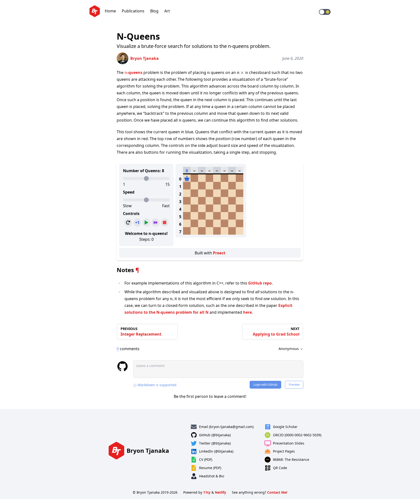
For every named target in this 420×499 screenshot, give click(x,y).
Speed (128, 192)
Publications (133, 11)
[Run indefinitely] (155, 222)
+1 (137, 222)
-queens (133, 72)
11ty (206, 492)
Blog (154, 11)
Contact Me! (277, 492)
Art (167, 11)
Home (110, 11)
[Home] (94, 12)
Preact (219, 253)
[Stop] (165, 222)
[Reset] (128, 222)
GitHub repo (260, 283)
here (247, 312)
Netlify (220, 492)
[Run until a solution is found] (146, 222)
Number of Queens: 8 (143, 170)
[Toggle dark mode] (325, 12)
